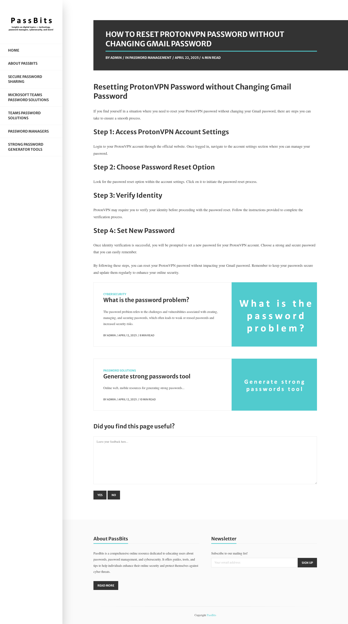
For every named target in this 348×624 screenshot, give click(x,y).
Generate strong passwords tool (147, 376)
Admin (116, 58)
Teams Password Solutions (24, 115)
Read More (105, 585)
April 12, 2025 (127, 335)
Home (13, 50)
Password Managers (28, 131)
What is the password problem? (146, 300)
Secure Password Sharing (25, 79)
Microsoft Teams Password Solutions (28, 97)
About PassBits (22, 63)
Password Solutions (119, 370)
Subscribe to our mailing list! (229, 553)
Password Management (150, 58)
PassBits (211, 615)
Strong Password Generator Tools (25, 147)
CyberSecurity (114, 294)
